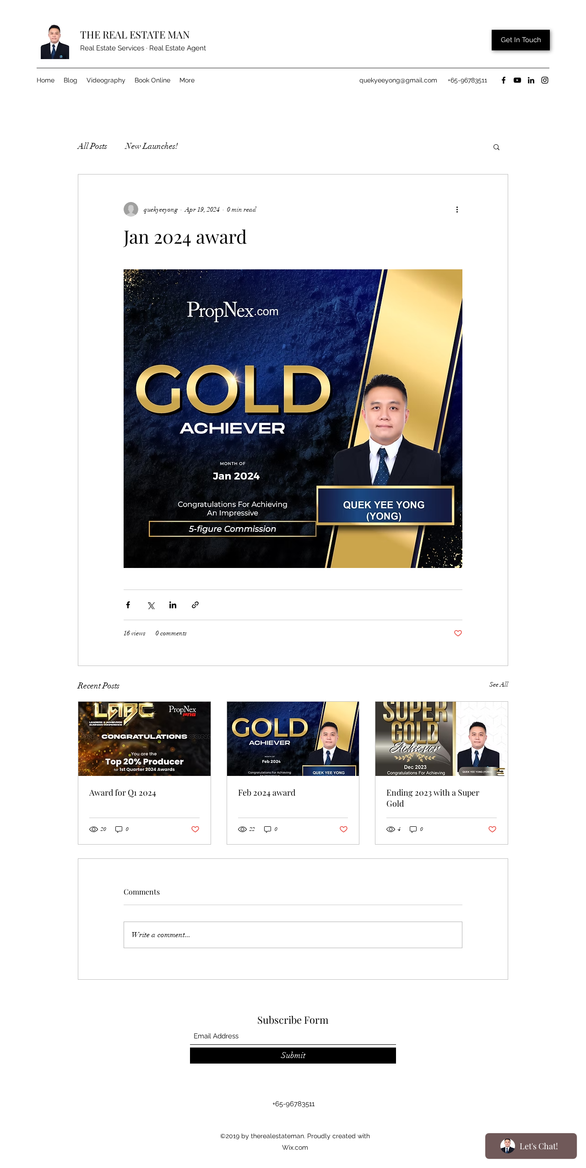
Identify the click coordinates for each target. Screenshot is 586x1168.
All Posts (92, 146)
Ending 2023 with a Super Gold (432, 798)
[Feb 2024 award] (293, 739)
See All (498, 684)
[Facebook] (503, 80)
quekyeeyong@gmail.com (398, 80)
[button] (496, 146)
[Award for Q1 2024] (144, 739)
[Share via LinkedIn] (172, 604)
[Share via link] (195, 604)
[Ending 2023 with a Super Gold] (441, 739)
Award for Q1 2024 (122, 792)
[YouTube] (517, 80)
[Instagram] (544, 80)
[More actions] (456, 209)
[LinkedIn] (531, 80)
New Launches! (151, 146)
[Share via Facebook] (128, 604)
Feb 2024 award (266, 792)
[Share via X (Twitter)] (150, 604)
